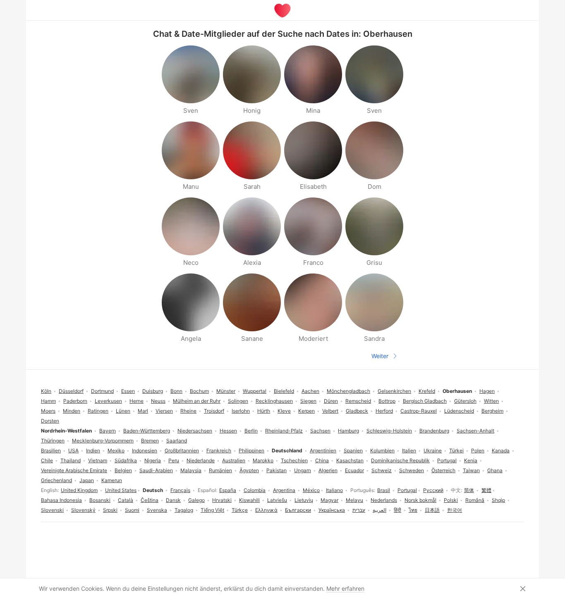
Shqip (498, 500)
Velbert (330, 411)
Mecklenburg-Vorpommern (103, 440)
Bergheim (492, 411)
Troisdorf (214, 411)
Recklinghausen (274, 401)
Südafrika (126, 460)
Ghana (495, 470)
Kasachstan (350, 460)
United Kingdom (79, 490)
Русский (433, 490)
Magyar (329, 500)
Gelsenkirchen (394, 391)
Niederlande (201, 460)
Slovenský (83, 510)
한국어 (454, 510)
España (227, 490)
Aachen (310, 391)
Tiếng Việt (212, 510)
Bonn (176, 391)
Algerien (328, 470)
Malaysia (190, 470)
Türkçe (240, 510)
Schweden (411, 470)
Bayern (107, 431)
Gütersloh (465, 401)
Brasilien (51, 450)
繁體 (486, 490)
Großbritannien (182, 450)
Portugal (407, 490)
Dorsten (50, 421)
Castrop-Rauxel (418, 411)
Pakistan (276, 470)
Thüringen (53, 440)
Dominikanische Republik (400, 460)
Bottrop (386, 401)
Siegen (308, 401)
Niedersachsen (194, 431)
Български (298, 510)
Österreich (443, 470)
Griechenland (56, 480)
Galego (196, 500)
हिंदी (397, 510)
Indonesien (144, 450)
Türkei (456, 450)
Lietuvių (303, 500)
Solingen (238, 401)
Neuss (158, 401)
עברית (358, 510)
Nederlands (384, 500)
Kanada (501, 450)
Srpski (110, 510)
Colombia (255, 490)
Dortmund (102, 391)
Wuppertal (254, 391)
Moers (48, 411)
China (322, 460)
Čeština (149, 500)
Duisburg (152, 391)
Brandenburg (434, 431)
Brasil (383, 490)
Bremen (150, 440)
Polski (451, 500)
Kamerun (111, 480)
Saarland (176, 440)
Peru (173, 460)
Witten (491, 401)
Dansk (173, 500)
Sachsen (320, 431)
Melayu (354, 500)
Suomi (132, 510)
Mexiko (116, 450)
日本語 (432, 510)
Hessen (228, 431)
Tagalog (184, 510)
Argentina (284, 490)
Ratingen (98, 411)
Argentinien (323, 450)
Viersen (164, 411)
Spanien (353, 450)
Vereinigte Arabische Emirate (74, 470)
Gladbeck (357, 411)
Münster (225, 391)
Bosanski (99, 500)
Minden (71, 411)
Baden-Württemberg (146, 431)
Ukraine (433, 450)
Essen (128, 391)
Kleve (284, 411)
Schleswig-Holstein (389, 431)
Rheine (188, 411)
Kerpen (306, 411)
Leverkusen (108, 401)
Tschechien (294, 460)
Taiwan (471, 470)
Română (474, 500)
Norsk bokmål (420, 500)
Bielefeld (284, 391)
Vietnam (97, 460)
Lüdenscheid (459, 411)
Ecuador (354, 470)
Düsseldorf (71, 391)
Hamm (48, 401)
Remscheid (358, 401)
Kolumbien (382, 450)
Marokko (263, 460)
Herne (136, 401)
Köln (46, 391)
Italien (409, 450)
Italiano (334, 490)
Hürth (263, 411)
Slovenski (52, 510)
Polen (477, 450)
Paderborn (75, 401)
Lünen (123, 411)
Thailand (70, 460)
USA (73, 450)
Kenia (470, 460)
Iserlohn (241, 411)
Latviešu (277, 500)
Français (180, 490)
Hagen (487, 391)
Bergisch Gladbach (425, 401)
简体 (469, 490)
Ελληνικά (266, 510)
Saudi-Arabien (156, 470)
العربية (379, 510)
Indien (93, 450)
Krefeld (427, 391)
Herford (384, 411)
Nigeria (152, 460)
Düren (331, 401)
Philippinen (251, 450)
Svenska (157, 510)
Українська (331, 510)
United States (120, 490)
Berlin (251, 431)
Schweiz (381, 470)
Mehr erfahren (345, 588)
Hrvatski (222, 500)
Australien (233, 460)
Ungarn (302, 470)
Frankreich (218, 450)
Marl (143, 411)
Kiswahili (249, 500)
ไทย (413, 510)
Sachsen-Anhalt (475, 431)
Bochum (199, 391)
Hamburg (348, 431)
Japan (86, 480)
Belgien (123, 470)
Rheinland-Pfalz (284, 431)
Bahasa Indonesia (61, 500)
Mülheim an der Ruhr (196, 401)
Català (125, 500)
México (311, 490)
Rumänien (220, 470)
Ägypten (249, 470)
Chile (47, 460)
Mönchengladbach (348, 391)
